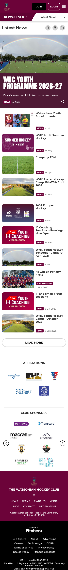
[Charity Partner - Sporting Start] (21, 462)
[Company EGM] (18, 165)
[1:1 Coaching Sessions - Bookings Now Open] (18, 235)
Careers (18, 543)
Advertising (49, 539)
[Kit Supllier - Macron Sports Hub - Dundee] (21, 436)
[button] (63, 102)
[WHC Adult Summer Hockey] (18, 143)
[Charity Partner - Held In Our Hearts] (46, 462)
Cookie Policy (21, 551)
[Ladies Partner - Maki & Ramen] (46, 449)
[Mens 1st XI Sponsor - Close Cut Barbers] (21, 449)
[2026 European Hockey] (18, 213)
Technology (35, 543)
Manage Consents (44, 551)
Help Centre (19, 539)
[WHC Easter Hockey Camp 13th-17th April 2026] (18, 187)
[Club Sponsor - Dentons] (21, 424)
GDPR (50, 543)
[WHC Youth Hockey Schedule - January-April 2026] (18, 257)
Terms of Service (23, 547)
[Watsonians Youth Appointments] (18, 121)
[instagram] (34, 495)
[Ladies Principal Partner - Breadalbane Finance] (46, 436)
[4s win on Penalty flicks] (18, 279)
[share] (63, 102)
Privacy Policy (46, 547)
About (34, 539)
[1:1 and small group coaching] (18, 301)
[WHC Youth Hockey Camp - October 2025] (18, 323)
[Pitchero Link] (34, 531)
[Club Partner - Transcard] (46, 424)
